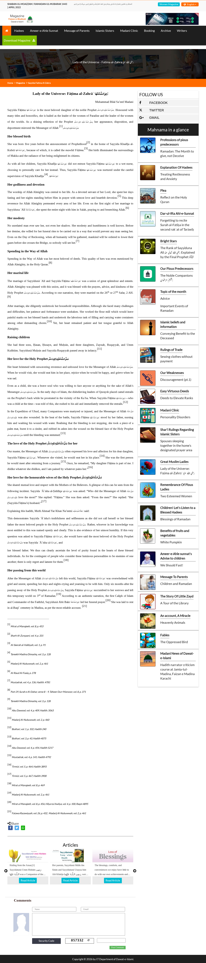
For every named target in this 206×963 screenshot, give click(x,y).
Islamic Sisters (105, 30)
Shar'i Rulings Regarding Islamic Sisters (177, 432)
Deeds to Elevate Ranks (176, 398)
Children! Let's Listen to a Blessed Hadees (177, 510)
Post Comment (117, 947)
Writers (182, 30)
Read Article (28, 880)
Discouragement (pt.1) (175, 379)
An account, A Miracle (175, 615)
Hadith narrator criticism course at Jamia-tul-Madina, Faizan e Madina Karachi (177, 671)
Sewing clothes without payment (176, 359)
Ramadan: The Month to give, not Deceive (177, 153)
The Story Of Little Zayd (176, 596)
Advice (165, 298)
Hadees (19, 30)
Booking (149, 30)
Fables (164, 635)
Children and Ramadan (176, 584)
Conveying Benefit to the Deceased (177, 336)
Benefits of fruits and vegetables (174, 533)
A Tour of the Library (174, 603)
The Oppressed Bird (174, 642)
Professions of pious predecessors (174, 142)
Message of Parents (77, 30)
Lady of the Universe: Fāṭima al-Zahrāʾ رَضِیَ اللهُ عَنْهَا (177, 471)
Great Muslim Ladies (174, 461)
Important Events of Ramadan (174, 308)
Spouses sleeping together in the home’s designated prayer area (176, 445)
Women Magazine (168, 4)
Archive (166, 30)
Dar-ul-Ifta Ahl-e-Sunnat (177, 213)
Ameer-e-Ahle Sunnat (44, 30)
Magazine (20, 83)
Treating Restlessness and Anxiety (175, 176)
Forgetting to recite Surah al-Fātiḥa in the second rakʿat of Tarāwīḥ (177, 224)
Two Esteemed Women (176, 496)
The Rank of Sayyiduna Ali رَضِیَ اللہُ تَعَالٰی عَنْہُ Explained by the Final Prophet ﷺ (177, 252)
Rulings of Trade (171, 349)
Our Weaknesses (172, 372)
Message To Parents (174, 577)
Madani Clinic (129, 30)
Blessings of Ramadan (175, 519)
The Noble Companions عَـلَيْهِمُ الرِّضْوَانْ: (176, 277)
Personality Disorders (175, 417)
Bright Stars (168, 241)
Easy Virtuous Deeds (174, 391)
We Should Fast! (171, 565)
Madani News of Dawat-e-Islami (177, 655)
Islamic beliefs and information (172, 324)
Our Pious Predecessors (176, 268)
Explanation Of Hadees (176, 167)
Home (10, 83)
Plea (163, 190)
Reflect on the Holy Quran (173, 199)
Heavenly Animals (172, 622)
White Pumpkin (171, 542)
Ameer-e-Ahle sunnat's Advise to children (176, 556)
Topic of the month (173, 291)
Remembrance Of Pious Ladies (176, 487)
